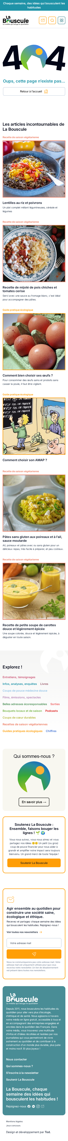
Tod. (48, 1132)
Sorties (55, 704)
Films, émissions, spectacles (22, 697)
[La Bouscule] (16, 20)
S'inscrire (43, 20)
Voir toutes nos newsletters (22, 932)
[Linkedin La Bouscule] (33, 1106)
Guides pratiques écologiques (23, 731)
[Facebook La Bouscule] (29, 1106)
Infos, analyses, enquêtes (20, 684)
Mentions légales (14, 1121)
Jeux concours (13, 1125)
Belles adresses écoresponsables (25, 704)
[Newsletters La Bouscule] (42, 1106)
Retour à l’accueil (31, 91)
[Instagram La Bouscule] (38, 1106)
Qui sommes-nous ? (19, 1066)
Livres (44, 684)
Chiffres (51, 731)
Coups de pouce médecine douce (25, 690)
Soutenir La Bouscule (34, 863)
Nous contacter (16, 1059)
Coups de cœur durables (19, 717)
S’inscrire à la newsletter (22, 1073)
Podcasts (51, 710)
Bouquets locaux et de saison (22, 710)
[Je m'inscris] (34, 954)
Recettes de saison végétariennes (25, 724)
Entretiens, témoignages (19, 677)
